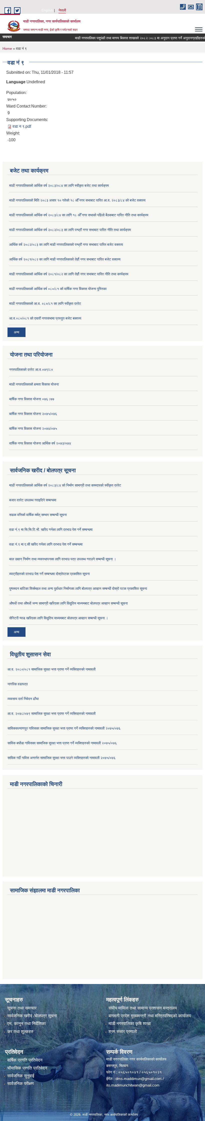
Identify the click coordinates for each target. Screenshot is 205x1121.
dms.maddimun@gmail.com (139, 1078)
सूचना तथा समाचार (21, 1008)
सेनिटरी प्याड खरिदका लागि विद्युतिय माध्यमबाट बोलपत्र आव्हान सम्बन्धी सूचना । (58, 618)
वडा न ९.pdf (21, 126)
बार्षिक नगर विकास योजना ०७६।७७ (31, 399)
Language (16, 82)
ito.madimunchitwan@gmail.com (133, 1085)
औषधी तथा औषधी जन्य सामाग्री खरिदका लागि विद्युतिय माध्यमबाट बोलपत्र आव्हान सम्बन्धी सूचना (68, 603)
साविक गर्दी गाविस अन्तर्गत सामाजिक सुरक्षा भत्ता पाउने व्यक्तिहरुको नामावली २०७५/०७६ (62, 758)
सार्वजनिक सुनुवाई (20, 1076)
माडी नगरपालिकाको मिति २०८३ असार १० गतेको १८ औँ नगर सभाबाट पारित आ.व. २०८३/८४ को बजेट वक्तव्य (77, 200)
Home (7, 48)
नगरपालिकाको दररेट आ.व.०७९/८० (31, 370)
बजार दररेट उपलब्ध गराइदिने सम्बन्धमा (32, 500)
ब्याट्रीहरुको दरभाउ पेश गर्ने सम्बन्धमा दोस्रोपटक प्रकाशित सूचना (49, 574)
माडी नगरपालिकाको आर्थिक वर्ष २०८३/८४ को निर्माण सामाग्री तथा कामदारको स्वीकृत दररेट (65, 485)
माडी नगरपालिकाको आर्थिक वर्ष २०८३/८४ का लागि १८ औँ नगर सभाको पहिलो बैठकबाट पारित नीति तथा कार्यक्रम (78, 215)
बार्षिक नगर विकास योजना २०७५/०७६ (33, 414)
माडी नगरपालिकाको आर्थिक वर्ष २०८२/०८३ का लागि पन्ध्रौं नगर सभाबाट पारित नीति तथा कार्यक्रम (70, 230)
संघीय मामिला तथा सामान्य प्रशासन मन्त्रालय (142, 1008)
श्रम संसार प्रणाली (122, 1031)
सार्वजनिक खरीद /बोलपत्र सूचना (32, 1016)
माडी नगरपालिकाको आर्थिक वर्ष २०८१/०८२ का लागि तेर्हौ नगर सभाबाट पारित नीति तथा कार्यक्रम (68, 274)
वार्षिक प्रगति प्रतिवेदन (24, 1060)
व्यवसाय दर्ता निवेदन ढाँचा (23, 699)
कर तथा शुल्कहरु (20, 1031)
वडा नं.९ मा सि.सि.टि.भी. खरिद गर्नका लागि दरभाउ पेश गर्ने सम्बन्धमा (50, 530)
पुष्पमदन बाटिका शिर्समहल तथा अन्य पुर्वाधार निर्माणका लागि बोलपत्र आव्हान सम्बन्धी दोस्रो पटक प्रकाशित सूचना (78, 588)
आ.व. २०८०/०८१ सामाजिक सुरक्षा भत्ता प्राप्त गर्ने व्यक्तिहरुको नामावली (52, 669)
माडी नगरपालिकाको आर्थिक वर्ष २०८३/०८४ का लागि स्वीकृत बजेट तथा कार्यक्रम (59, 186)
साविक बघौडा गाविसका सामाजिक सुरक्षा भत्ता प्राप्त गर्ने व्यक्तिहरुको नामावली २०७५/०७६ (62, 743)
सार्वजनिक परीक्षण (20, 1083)
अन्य (16, 332)
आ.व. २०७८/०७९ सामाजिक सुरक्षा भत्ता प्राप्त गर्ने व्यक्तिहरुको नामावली (52, 714)
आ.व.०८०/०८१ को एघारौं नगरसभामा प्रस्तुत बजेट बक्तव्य (45, 318)
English (47, 10)
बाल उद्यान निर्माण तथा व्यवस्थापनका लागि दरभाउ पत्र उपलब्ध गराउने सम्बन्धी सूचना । (62, 559)
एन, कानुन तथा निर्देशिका (26, 1023)
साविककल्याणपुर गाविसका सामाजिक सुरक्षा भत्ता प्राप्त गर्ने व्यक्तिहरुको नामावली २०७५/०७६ (64, 728)
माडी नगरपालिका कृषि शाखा (129, 1023)
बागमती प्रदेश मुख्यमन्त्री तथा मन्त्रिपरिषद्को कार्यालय (149, 1016)
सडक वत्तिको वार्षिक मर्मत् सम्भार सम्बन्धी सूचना (38, 515)
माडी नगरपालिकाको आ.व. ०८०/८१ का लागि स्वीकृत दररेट (45, 304)
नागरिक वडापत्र (18, 684)
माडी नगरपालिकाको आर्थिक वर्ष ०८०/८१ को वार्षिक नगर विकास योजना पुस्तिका (57, 289)
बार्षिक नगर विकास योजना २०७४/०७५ (33, 428)
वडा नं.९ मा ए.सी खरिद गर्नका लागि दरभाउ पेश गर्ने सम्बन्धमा (45, 544)
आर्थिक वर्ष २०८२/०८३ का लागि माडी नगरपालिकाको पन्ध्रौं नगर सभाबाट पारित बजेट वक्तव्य (66, 244)
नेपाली (62, 10)
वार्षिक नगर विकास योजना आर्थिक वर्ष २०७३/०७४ (40, 443)
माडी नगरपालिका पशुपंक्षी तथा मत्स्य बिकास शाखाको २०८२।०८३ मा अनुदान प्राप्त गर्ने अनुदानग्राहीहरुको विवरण (135, 38)
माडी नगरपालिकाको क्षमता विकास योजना (34, 384)
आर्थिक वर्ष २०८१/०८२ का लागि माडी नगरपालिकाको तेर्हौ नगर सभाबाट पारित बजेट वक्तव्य (64, 259)
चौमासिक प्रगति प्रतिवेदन (27, 1068)
